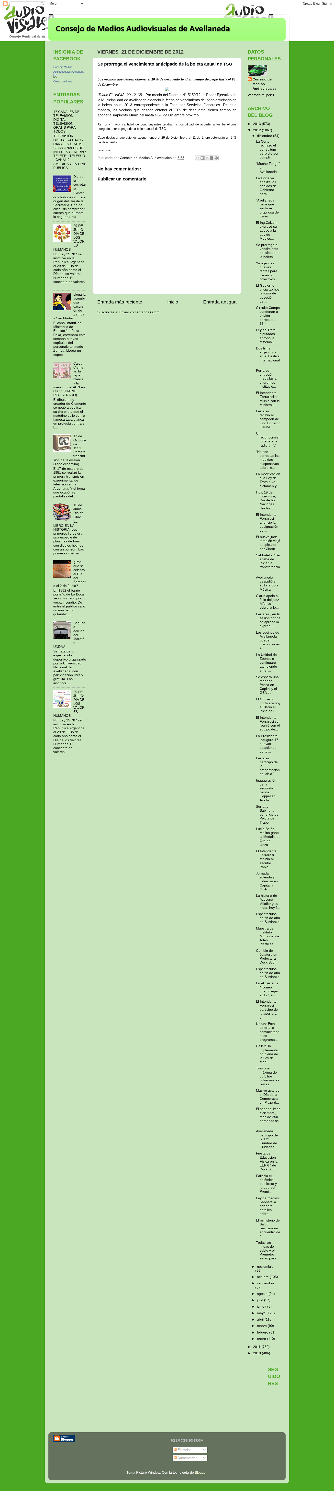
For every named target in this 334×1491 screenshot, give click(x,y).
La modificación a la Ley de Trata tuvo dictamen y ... (268, 480)
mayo (262, 1313)
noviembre (265, 1266)
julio (260, 1300)
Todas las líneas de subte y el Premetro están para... (267, 1250)
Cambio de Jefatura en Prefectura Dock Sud (266, 956)
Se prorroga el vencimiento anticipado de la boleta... (268, 251)
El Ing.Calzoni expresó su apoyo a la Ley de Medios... (266, 230)
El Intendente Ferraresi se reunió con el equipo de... (268, 723)
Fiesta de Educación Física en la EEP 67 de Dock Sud (267, 1161)
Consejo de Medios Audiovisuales (265, 84)
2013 (257, 124)
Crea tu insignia (62, 81)
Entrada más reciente (119, 301)
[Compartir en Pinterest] (216, 158)
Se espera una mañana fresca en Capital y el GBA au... (267, 685)
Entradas (184, 1450)
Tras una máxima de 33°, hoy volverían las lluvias (267, 1076)
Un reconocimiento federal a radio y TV (268, 439)
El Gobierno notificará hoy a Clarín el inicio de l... (268, 705)
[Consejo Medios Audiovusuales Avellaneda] (55, 76)
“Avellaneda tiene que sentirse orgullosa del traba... (267, 208)
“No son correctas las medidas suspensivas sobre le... (267, 460)
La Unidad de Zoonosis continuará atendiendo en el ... (266, 663)
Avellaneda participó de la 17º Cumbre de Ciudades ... (267, 1139)
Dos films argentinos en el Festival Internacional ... (268, 356)
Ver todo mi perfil (261, 95)
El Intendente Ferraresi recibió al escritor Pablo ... (266, 859)
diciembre (265, 136)
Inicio (172, 301)
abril (261, 1319)
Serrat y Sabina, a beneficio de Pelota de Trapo (267, 814)
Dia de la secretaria (79, 183)
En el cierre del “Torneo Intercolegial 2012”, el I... (267, 989)
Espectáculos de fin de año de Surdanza (268, 918)
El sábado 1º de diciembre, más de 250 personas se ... (268, 1117)
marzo (262, 1326)
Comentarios (187, 1458)
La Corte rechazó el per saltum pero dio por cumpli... (267, 149)
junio (261, 1306)
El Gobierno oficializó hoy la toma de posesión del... (267, 293)
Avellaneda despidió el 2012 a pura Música (267, 583)
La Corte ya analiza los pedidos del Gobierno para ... (267, 186)
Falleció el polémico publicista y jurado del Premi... (266, 1184)
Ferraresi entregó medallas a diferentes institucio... (266, 378)
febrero (263, 1332)
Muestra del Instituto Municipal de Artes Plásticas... (267, 936)
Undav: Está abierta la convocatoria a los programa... (267, 1032)
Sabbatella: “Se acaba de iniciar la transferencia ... (268, 563)
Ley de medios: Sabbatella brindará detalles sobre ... (268, 1206)
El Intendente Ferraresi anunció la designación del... (267, 522)
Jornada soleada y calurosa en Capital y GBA (267, 881)
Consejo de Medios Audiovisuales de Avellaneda (143, 29)
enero (262, 1339)
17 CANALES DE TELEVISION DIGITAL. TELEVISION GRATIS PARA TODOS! (66, 122)
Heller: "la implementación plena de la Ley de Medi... (268, 1054)
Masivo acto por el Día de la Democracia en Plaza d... (268, 1096)
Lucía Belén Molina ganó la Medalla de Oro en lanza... (268, 837)
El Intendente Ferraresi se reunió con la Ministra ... (268, 399)
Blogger (201, 1472)
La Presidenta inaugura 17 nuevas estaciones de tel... (267, 744)
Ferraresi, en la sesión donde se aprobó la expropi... (268, 620)
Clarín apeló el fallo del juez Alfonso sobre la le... (267, 602)
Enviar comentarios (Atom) (140, 312)
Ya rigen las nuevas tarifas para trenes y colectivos (266, 271)
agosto (262, 1294)
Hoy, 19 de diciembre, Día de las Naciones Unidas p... (266, 500)
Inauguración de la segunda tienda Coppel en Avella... (266, 790)
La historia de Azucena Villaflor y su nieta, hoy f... (268, 901)
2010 (257, 1353)
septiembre (265, 1283)
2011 (257, 1347)
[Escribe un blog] (202, 158)
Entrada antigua (220, 301)
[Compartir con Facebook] (211, 158)
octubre (263, 1277)
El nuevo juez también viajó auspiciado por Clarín (268, 543)
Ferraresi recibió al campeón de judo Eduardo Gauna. (268, 419)
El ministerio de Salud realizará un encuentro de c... (268, 1228)
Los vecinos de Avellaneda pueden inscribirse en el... (268, 640)
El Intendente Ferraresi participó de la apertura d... (267, 1009)
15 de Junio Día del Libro (78, 511)
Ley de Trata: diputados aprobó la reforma (266, 336)
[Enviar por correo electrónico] (197, 158)
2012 (257, 130)
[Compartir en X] (206, 158)
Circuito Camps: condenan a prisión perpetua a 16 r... (268, 315)
